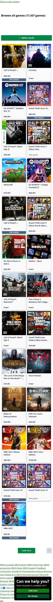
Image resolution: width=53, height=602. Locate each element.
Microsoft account (30, 574)
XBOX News (16, 568)
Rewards (4, 581)
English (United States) (10, 584)
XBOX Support (29, 568)
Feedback (41, 568)
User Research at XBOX (11, 574)
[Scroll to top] (49, 550)
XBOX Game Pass (35, 564)
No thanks (33, 596)
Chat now (32, 590)
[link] (14, 62)
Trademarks (5, 597)
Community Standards (10, 571)
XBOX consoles (7, 564)
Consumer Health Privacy (12, 590)
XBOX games (21, 564)
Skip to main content (9, 1)
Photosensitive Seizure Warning (37, 571)
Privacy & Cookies (8, 594)
